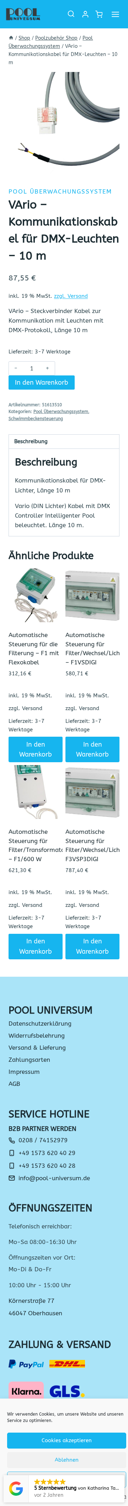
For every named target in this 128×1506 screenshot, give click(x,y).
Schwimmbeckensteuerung (36, 418)
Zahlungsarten (29, 1059)
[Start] (11, 38)
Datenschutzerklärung (40, 1023)
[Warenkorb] (98, 14)
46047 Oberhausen (35, 1313)
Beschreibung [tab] (31, 441)
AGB (14, 1083)
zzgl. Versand (71, 296)
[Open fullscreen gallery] (112, 168)
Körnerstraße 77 (31, 1300)
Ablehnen (67, 1460)
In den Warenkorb (41, 382)
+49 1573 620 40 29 (46, 1152)
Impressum (24, 1071)
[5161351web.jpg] (64, 123)
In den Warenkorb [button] (35, 750)
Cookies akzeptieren (67, 1440)
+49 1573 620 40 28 (46, 1165)
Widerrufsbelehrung (37, 1035)
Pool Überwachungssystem (60, 191)
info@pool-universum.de (54, 1178)
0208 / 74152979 (43, 1140)
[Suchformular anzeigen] (71, 14)
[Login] (85, 14)
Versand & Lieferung (37, 1047)
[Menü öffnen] (115, 14)
